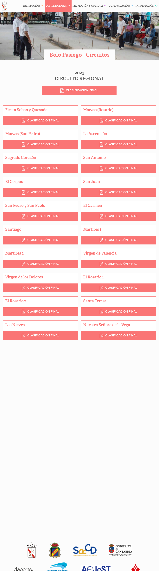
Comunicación (119, 5)
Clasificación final (43, 120)
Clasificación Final (82, 90)
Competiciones (56, 5)
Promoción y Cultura (88, 5)
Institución (31, 5)
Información (145, 5)
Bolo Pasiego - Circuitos (79, 54)
